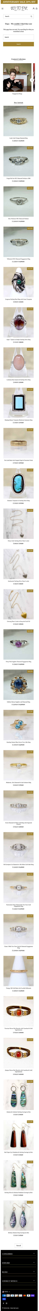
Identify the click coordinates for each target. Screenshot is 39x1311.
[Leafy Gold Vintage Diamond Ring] (18, 121)
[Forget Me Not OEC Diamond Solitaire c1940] (18, 161)
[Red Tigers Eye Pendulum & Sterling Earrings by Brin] (18, 1135)
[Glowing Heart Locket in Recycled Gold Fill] (18, 604)
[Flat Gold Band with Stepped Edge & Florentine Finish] (18, 443)
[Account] (33, 8)
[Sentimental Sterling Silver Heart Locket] (18, 564)
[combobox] (19, 16)
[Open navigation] (5, 8)
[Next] (32, 80)
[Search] (31, 16)
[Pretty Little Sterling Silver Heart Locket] (18, 524)
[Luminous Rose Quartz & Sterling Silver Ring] (18, 362)
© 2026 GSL (5, 1308)
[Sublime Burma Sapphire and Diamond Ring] (18, 685)
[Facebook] (3, 1303)
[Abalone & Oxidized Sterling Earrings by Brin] (18, 1095)
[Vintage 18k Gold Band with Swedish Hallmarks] (18, 971)
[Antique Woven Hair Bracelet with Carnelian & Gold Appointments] (18, 1053)
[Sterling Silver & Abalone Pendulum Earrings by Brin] (18, 1175)
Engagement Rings (17, 93)
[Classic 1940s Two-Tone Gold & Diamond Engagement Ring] (18, 929)
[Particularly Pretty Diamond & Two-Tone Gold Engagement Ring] (18, 887)
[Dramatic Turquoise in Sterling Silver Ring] (18, 483)
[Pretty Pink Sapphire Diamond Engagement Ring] (18, 644)
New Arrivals (18, 102)
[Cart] (36, 8)
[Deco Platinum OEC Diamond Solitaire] (18, 201)
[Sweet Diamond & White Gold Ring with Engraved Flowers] (18, 805)
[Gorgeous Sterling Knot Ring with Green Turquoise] (18, 282)
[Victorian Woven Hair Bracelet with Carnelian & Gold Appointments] (18, 1011)
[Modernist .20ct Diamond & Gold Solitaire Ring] (18, 765)
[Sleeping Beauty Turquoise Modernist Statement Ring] (18, 403)
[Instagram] (6, 1303)
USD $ (6, 1291)
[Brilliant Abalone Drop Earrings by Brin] (18, 1215)
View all (18, 1245)
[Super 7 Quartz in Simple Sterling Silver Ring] (18, 322)
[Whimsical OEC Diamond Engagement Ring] (18, 242)
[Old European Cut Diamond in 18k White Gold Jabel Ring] (18, 847)
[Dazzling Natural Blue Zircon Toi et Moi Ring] (18, 725)
